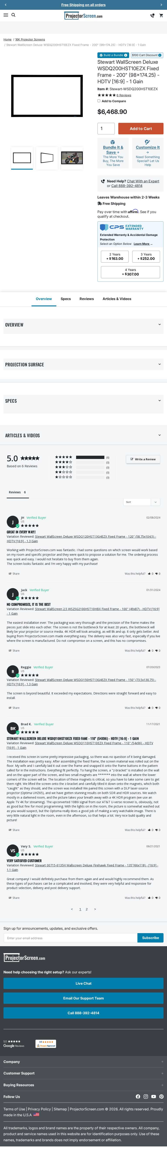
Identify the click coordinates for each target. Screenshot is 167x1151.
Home (7, 39)
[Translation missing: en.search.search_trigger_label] (13, 15)
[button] (5, 15)
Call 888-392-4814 (126, 185)
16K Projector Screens (30, 39)
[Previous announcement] (5, 5)
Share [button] (16, 574)
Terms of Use (14, 1109)
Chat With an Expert (143, 181)
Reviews (87, 299)
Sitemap (60, 1109)
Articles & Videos (117, 299)
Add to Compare (113, 101)
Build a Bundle (113, 55)
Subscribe (150, 938)
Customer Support (19, 1073)
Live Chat (84, 983)
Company (11, 1061)
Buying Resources (18, 1085)
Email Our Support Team (83, 998)
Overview (44, 299)
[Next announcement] (161, 5)
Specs (66, 299)
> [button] (95, 909)
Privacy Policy (39, 1109)
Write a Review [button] (145, 459)
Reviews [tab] (15, 492)
